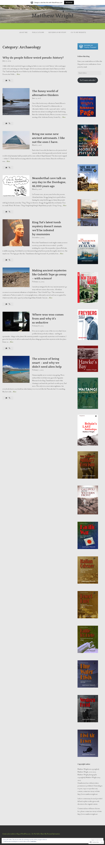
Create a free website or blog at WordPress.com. (16, 834)
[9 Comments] (6, 348)
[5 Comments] (6, 123)
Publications (38, 32)
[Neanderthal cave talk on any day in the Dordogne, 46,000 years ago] (9, 212)
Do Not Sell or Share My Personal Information (46, 834)
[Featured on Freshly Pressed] (88, 49)
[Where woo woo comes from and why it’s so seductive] (9, 348)
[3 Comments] (6, 304)
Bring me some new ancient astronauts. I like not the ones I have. (48, 138)
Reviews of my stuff (57, 32)
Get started (69, 2)
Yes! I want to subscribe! (87, 80)
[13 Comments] (6, 81)
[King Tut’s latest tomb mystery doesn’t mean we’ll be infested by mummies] (9, 260)
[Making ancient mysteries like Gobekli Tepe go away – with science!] (9, 304)
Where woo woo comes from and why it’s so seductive (47, 318)
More (18, 74)
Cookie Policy (33, 841)
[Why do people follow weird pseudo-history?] (9, 81)
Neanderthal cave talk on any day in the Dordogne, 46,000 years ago (49, 182)
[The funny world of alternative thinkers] (9, 123)
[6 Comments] (6, 212)
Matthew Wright (53, 16)
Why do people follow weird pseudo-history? (33, 57)
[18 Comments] (6, 168)
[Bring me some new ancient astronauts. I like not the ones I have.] (9, 168)
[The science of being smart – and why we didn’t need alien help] (9, 398)
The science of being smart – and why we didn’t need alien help (47, 362)
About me (23, 32)
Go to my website (78, 32)
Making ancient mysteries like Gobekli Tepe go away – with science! (49, 274)
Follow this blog (84, 56)
